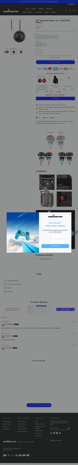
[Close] (69, 214)
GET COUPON (55, 246)
